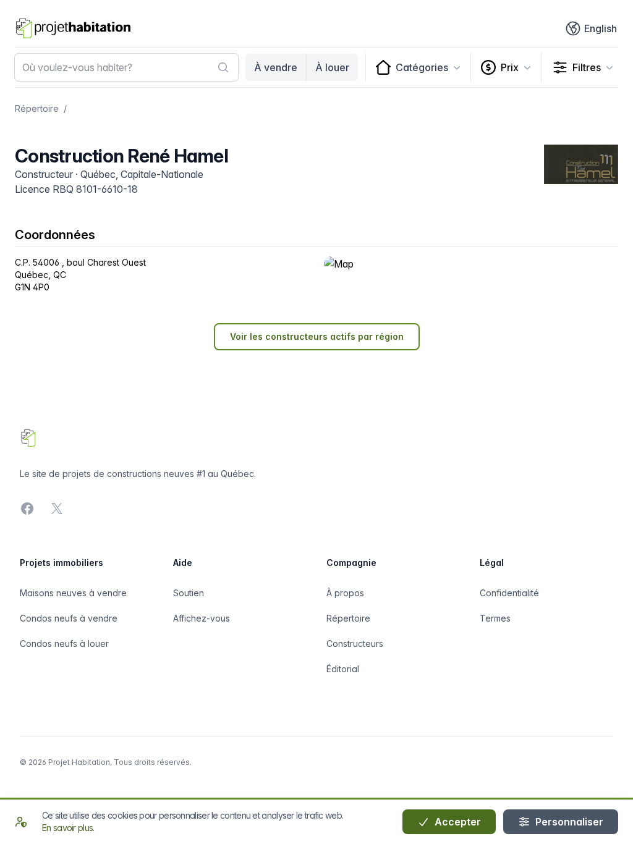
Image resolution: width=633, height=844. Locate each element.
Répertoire (37, 108)
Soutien (188, 593)
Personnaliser (568, 822)
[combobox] (126, 67)
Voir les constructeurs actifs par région (317, 336)
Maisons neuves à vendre (73, 593)
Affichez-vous (201, 618)
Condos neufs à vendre (68, 618)
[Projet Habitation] (73, 28)
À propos (345, 593)
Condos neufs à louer (64, 643)
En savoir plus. (68, 827)
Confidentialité (509, 593)
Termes (495, 618)
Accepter (456, 822)
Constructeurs (354, 643)
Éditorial (342, 669)
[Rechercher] (223, 67)
